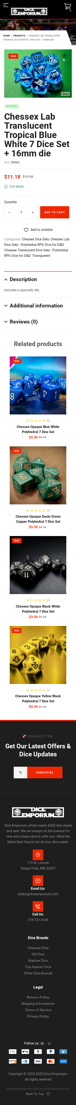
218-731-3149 (38, 920)
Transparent (41, 256)
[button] (64, 58)
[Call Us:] (38, 906)
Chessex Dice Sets (35, 239)
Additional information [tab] (36, 306)
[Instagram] (49, 1044)
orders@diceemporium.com (38, 894)
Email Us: (38, 889)
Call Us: (38, 914)
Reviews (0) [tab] (24, 322)
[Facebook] (42, 1044)
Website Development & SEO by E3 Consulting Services (38, 1088)
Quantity (10, 202)
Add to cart (54, 212)
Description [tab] (23, 279)
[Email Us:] (38, 880)
